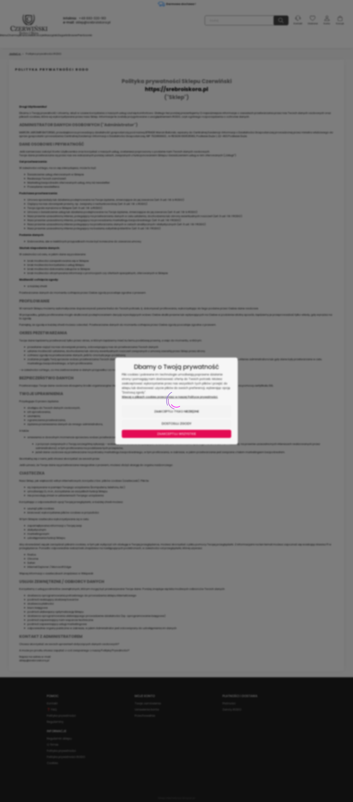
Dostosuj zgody (176, 423)
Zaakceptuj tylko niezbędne (176, 411)
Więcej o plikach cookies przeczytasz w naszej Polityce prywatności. (170, 397)
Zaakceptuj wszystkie (176, 433)
